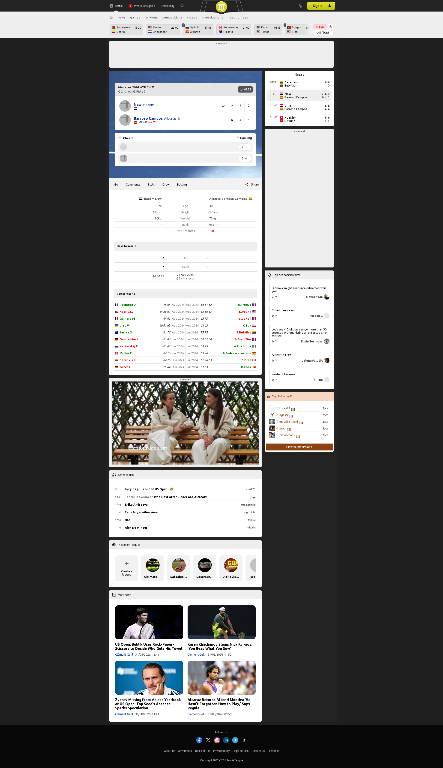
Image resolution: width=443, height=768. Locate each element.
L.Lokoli (245, 318)
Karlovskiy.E (129, 346)
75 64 (166, 304)
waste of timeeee (283, 373)
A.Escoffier (243, 339)
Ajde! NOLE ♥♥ (281, 354)
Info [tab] (115, 184)
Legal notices (240, 751)
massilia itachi (288, 421)
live (320, 27)
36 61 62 (206, 304)
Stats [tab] (151, 184)
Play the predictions (299, 447)
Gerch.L (125, 367)
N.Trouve (244, 304)
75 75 (204, 332)
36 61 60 (206, 339)
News (121, 17)
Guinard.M (127, 318)
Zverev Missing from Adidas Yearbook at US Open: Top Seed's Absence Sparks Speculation (148, 704)
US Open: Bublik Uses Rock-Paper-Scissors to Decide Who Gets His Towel (148, 646)
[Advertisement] (221, 55)
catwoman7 (287, 435)
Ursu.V (124, 325)
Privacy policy (221, 751)
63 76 (204, 353)
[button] (182, 6)
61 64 (166, 339)
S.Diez (246, 360)
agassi (283, 415)
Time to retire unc (284, 310)
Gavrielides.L (129, 339)
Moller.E (126, 353)
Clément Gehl (124, 654)
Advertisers (185, 751)
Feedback (273, 751)
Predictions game (144, 6)
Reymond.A (128, 304)
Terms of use (202, 751)
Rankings (151, 17)
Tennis (119, 6)
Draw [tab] (166, 184)
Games (135, 17)
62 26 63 (206, 360)
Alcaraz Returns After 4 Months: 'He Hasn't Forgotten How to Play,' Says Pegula (219, 704)
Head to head (238, 17)
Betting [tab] (182, 184)
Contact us (258, 751)
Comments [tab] (133, 184)
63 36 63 (206, 311)
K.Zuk (247, 325)
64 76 (166, 353)
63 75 (204, 318)
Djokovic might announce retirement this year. (299, 289)
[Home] (111, 17)
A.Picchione (242, 346)
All (323, 32)
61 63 (166, 346)
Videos (192, 17)
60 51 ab (164, 325)
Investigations (212, 17)
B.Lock (246, 367)
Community (167, 6)
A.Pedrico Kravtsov (237, 353)
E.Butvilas (243, 332)
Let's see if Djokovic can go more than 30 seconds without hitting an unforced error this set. (300, 332)
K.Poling (245, 311)
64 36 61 (164, 311)
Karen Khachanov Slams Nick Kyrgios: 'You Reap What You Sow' (220, 646)
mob (282, 428)
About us (169, 751)
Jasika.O (126, 332)
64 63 (204, 325)
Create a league (126, 573)
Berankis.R (128, 360)
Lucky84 (284, 408)
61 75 (166, 332)
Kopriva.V (127, 311)
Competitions (172, 17)
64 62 (166, 318)
